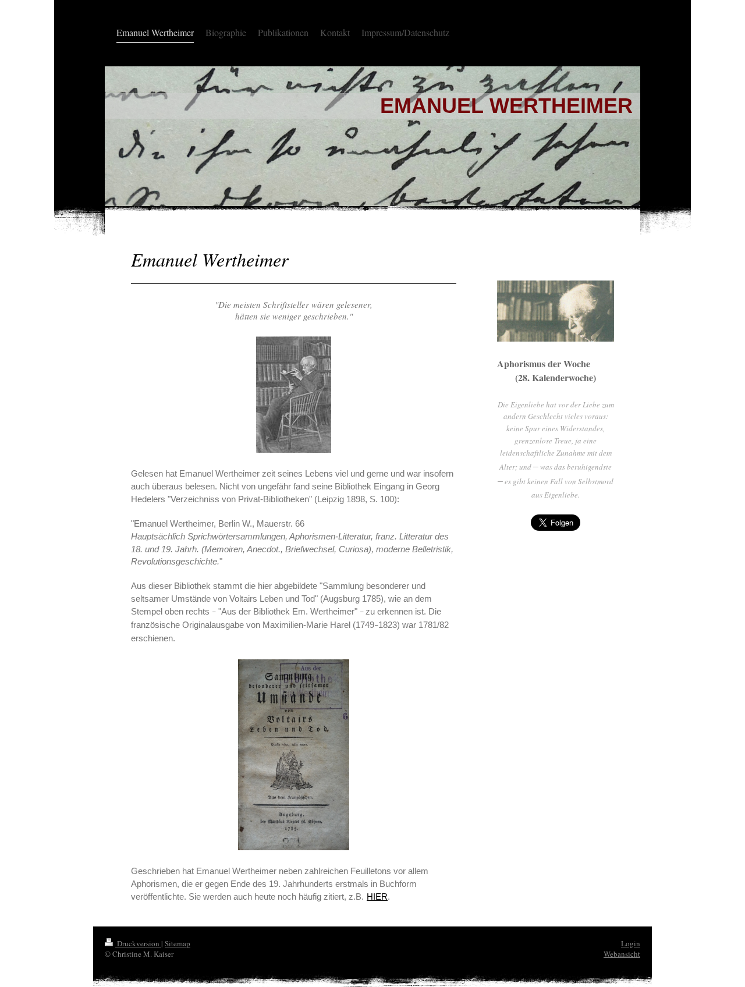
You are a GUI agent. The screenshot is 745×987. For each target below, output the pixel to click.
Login (630, 943)
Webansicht (622, 954)
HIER (377, 896)
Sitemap (177, 943)
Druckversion (138, 943)
